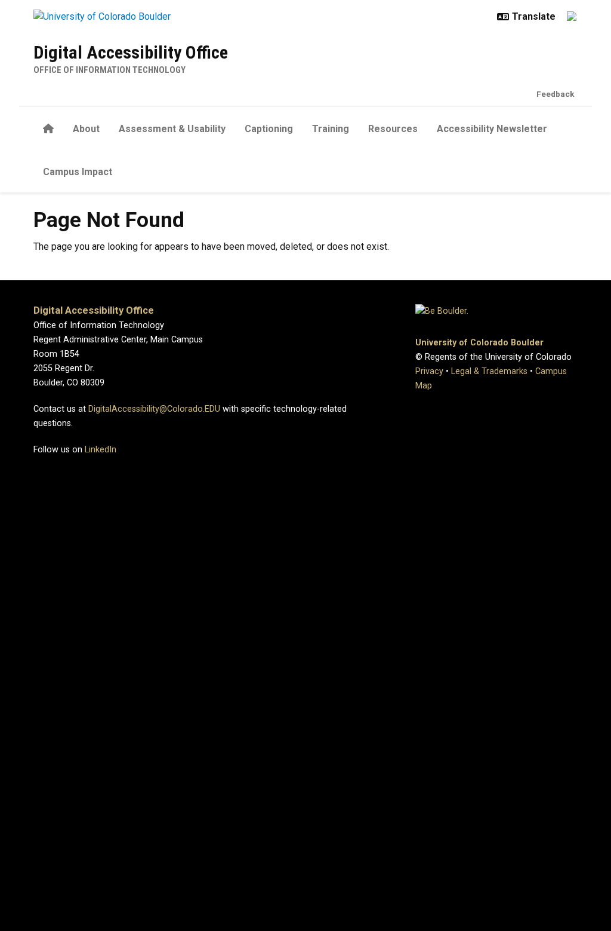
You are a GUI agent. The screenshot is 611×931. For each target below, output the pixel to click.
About (86, 128)
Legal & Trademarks (489, 371)
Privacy (429, 371)
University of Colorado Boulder (479, 343)
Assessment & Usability (172, 128)
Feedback (555, 94)
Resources (393, 128)
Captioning (269, 128)
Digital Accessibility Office (130, 52)
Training (330, 128)
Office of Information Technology (109, 70)
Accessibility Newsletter (492, 128)
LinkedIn (100, 450)
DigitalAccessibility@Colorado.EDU (154, 409)
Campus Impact (77, 171)
